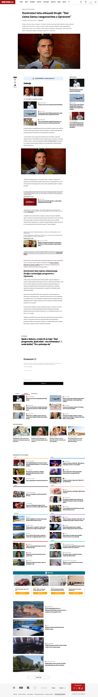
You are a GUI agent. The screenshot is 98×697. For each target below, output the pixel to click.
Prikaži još (38, 677)
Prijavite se (43, 383)
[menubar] (96, 2)
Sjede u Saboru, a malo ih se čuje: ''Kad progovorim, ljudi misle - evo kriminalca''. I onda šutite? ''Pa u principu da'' (41, 341)
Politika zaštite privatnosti (39, 694)
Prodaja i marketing (22, 694)
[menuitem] (96, 2)
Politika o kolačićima (49, 694)
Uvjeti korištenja (30, 694)
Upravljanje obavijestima (60, 694)
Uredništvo (15, 694)
